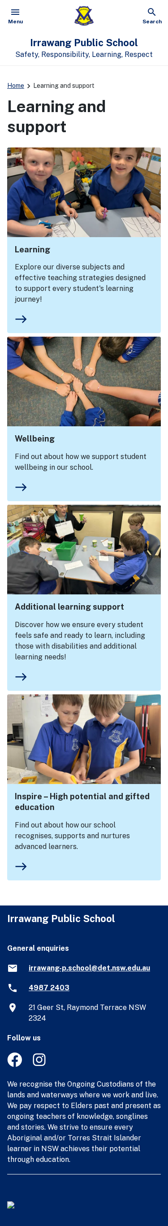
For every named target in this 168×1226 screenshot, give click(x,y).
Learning (32, 249)
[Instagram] (40, 1064)
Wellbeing (35, 438)
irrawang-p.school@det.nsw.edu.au (89, 968)
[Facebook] (14, 1064)
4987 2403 (49, 987)
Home (15, 85)
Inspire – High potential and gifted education (82, 802)
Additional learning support (69, 606)
